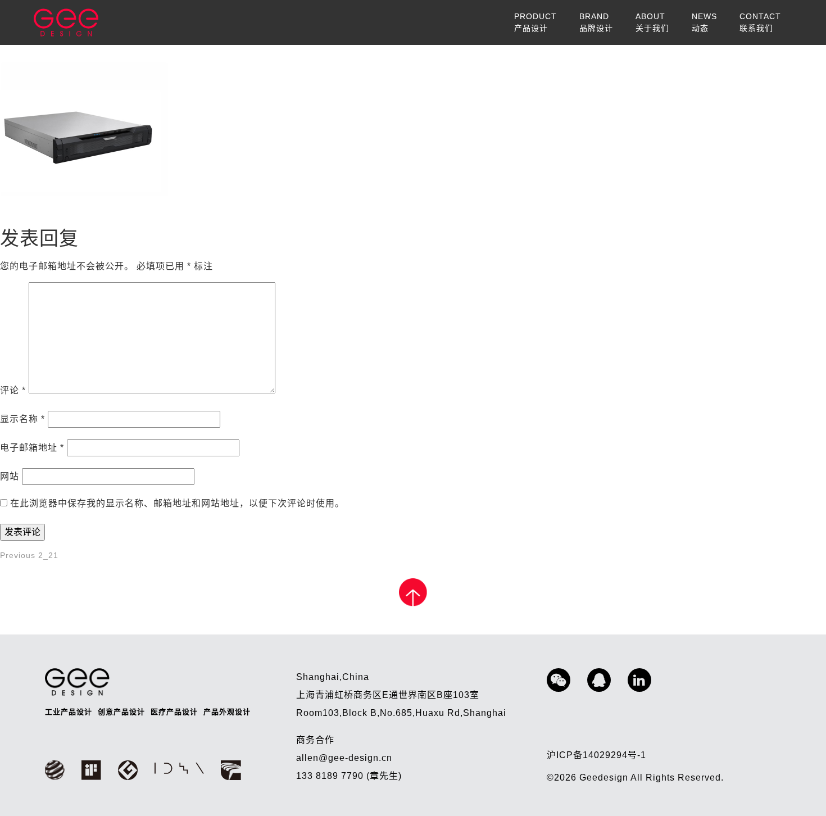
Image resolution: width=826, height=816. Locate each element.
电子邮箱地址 (32, 447)
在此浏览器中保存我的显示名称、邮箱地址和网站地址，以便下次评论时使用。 (177, 503)
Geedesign (604, 777)
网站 (9, 476)
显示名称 (22, 419)
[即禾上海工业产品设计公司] (66, 22)
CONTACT (760, 22)
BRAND (596, 22)
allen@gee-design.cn (344, 758)
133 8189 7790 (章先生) (349, 776)
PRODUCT (535, 22)
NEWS (704, 22)
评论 (13, 390)
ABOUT (652, 22)
